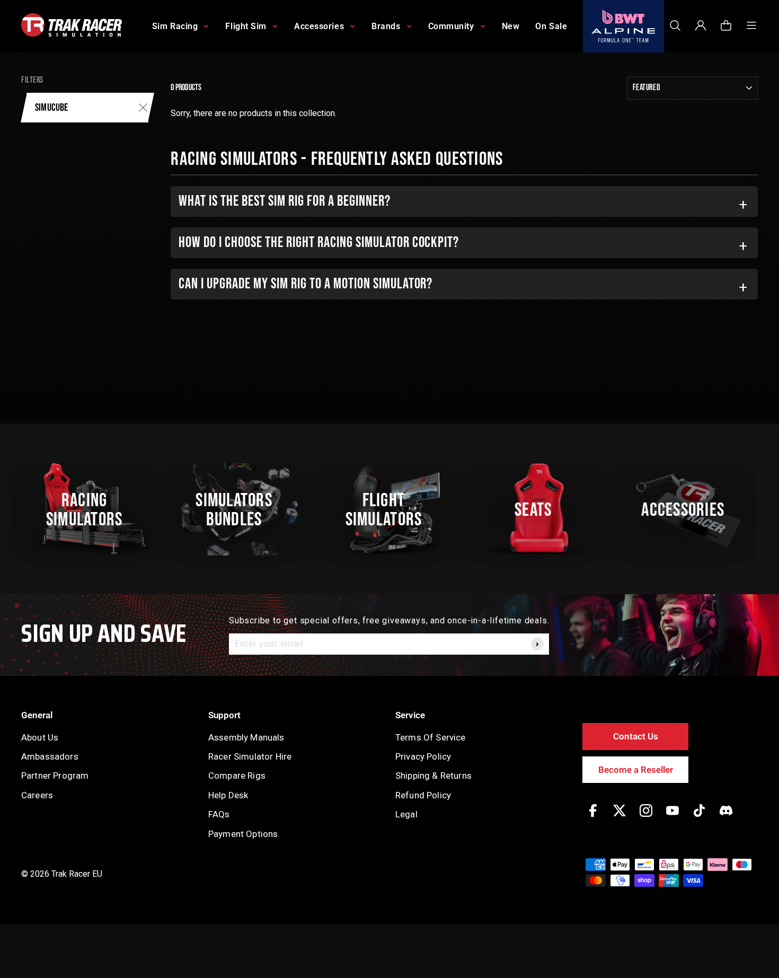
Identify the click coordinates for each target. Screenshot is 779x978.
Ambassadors (49, 756)
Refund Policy (423, 795)
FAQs (219, 814)
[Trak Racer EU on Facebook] (593, 818)
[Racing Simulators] (90, 509)
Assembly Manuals (246, 737)
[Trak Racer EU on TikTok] (699, 818)
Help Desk (228, 795)
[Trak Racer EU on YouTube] (672, 818)
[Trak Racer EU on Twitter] (619, 818)
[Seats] (539, 509)
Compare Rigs (236, 775)
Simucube (51, 107)
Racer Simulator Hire (249, 756)
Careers (37, 795)
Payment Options (243, 834)
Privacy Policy (423, 756)
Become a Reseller (635, 769)
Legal (406, 814)
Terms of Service (430, 737)
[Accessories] (689, 509)
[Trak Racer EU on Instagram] (646, 818)
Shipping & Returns (433, 775)
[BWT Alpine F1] (623, 26)
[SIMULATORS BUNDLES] (239, 509)
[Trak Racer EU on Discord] (726, 818)
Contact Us (635, 736)
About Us (39, 737)
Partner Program (54, 775)
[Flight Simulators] (389, 509)
